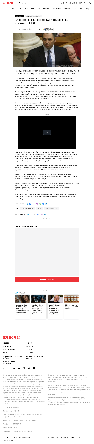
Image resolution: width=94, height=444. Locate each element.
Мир (74, 9)
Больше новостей (47, 279)
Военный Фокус (44, 9)
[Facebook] (19, 3)
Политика (57, 9)
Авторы (29, 350)
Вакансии (30, 353)
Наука (81, 9)
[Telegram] (25, 3)
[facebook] (4, 368)
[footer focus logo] (11, 337)
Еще (87, 9)
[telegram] (14, 368)
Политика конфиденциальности (60, 437)
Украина (67, 9)
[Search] (90, 3)
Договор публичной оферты (34, 357)
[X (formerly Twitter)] (22, 3)
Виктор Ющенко (28, 208)
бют (39, 208)
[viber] (24, 368)
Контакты (76, 437)
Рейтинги (82, 3)
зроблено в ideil (9, 440)
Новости (6, 343)
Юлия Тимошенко (52, 208)
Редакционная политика (9, 362)
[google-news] (29, 368)
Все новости (17, 9)
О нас (5, 353)
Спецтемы (73, 3)
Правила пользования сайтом (12, 357)
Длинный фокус (9, 350)
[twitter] (9, 368)
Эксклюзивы (30, 9)
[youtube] (19, 368)
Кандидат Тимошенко (33, 16)
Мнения (64, 3)
